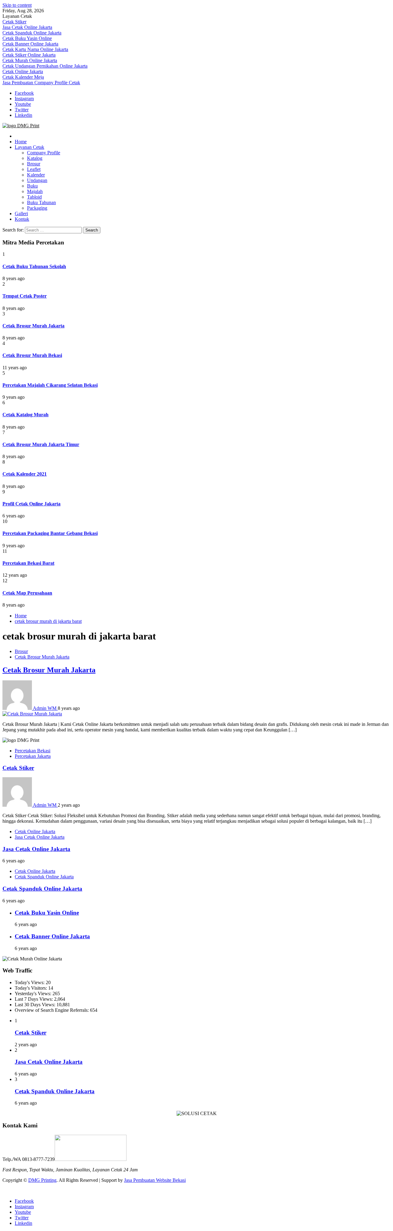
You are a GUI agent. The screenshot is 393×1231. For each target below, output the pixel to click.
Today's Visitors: (31, 988)
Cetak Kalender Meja (23, 77)
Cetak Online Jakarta (22, 71)
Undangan (37, 180)
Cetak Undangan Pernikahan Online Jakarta (45, 66)
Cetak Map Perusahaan (27, 593)
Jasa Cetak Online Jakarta (27, 27)
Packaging (37, 208)
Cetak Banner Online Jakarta (30, 43)
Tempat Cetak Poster (24, 296)
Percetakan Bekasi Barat (28, 563)
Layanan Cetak (29, 147)
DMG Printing (42, 1180)
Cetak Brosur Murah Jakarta (33, 325)
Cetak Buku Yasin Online (27, 38)
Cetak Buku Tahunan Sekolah (34, 266)
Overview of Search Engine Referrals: (52, 1010)
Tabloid (34, 197)
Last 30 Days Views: (35, 1004)
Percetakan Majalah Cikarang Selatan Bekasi (50, 385)
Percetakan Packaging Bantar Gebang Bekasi (50, 533)
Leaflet (34, 169)
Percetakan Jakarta (33, 756)
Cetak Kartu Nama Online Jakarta (35, 49)
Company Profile (43, 152)
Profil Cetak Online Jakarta (31, 503)
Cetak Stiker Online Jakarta (29, 54)
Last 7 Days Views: (34, 999)
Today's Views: (30, 982)
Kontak (22, 219)
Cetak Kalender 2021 (24, 474)
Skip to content (17, 5)
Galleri (21, 213)
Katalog (34, 158)
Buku (32, 185)
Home (21, 141)
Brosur (33, 163)
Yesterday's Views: (34, 993)
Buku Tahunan (41, 202)
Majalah (35, 191)
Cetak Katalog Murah (25, 414)
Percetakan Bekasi (32, 750)
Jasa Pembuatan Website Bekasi (155, 1180)
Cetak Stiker (14, 21)
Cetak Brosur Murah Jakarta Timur (40, 444)
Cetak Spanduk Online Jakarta (31, 32)
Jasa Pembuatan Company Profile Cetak (41, 82)
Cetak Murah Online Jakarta (29, 60)
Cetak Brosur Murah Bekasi (32, 355)
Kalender (36, 174)
